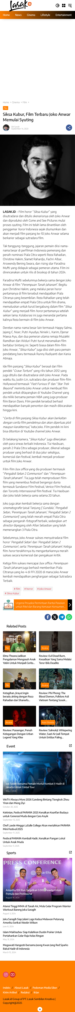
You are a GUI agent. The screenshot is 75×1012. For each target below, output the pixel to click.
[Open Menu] (64, 5)
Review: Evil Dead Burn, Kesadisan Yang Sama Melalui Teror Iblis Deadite (55, 659)
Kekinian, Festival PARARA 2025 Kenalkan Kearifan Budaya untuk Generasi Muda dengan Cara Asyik (35, 814)
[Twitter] (55, 617)
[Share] (69, 128)
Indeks (6, 987)
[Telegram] (62, 617)
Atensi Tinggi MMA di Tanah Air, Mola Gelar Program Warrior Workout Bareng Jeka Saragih (37, 908)
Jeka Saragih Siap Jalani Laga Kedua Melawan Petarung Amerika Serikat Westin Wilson (33, 921)
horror (29, 588)
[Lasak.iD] (20, 5)
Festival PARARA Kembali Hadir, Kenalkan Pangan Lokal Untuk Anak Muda (34, 840)
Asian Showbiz (48, 722)
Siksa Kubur (13, 593)
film (18, 588)
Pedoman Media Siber (45, 987)
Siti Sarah (15, 126)
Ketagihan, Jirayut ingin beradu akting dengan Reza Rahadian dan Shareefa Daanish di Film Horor (18, 696)
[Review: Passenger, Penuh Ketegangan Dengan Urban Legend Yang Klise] (19, 716)
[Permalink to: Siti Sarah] (7, 127)
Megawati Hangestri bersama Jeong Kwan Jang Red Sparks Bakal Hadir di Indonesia (35, 946)
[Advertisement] (37, 61)
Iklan (36, 992)
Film (5, 108)
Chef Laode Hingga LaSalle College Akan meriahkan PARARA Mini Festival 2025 (36, 827)
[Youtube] (12, 975)
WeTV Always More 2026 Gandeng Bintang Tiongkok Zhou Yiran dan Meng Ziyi (36, 801)
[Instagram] (6, 975)
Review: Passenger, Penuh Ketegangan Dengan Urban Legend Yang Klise (18, 734)
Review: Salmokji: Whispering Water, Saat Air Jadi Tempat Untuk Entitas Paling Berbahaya (55, 734)
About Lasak (21, 987)
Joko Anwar (45, 588)
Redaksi (25, 992)
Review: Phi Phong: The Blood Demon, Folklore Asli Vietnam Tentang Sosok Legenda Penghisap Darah (54, 696)
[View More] (70, 745)
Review (45, 648)
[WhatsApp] (69, 617)
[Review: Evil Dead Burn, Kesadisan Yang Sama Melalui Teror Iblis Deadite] (55, 641)
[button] (57, 5)
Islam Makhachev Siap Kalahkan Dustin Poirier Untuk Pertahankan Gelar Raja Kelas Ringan (32, 933)
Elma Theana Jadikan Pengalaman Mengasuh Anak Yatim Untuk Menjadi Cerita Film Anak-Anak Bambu (19, 659)
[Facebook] (48, 617)
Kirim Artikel (10, 992)
